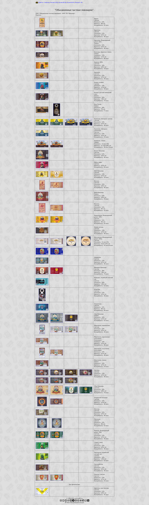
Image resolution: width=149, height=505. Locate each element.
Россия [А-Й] (54, 2)
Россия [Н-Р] (70, 2)
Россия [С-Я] (78, 2)
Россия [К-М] (62, 2)
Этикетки (47, 2)
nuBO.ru (40, 2)
